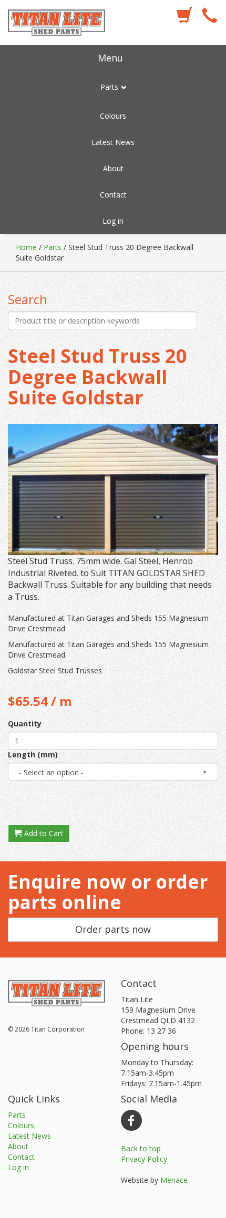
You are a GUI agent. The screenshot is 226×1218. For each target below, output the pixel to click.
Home (26, 247)
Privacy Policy (144, 1159)
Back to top (141, 1148)
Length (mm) (33, 754)
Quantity (25, 723)
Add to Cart (42, 833)
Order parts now (113, 929)
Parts (52, 247)
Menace (174, 1180)
